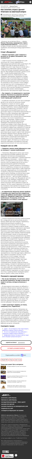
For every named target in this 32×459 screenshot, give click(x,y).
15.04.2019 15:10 (4, 6)
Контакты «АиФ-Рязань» (9, 398)
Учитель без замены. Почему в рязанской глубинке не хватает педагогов (16, 381)
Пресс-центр (21, 402)
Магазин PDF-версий (7, 404)
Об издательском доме (8, 402)
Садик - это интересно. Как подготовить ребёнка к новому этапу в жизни (15, 329)
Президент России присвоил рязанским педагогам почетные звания (16, 372)
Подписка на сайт (7, 408)
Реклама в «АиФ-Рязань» (9, 400)
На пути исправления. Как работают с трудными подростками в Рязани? (14, 332)
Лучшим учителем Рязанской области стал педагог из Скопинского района (17, 376)
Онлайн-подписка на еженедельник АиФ (14, 406)
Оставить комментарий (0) (16, 348)
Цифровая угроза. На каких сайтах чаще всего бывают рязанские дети (15, 335)
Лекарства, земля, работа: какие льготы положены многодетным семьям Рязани (16, 386)
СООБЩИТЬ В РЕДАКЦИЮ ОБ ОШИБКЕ (12, 410)
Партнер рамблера (14, 451)
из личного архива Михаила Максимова (12, 38)
